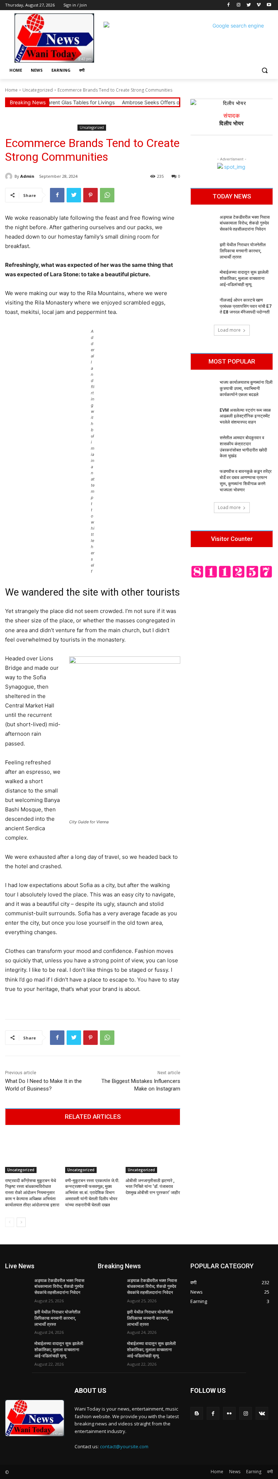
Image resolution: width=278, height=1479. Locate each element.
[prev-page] (9, 1222)
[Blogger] (196, 1413)
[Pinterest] (90, 195)
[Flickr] (229, 1413)
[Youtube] (269, 5)
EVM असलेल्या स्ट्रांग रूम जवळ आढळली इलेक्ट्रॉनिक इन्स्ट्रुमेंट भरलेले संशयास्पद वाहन (245, 416)
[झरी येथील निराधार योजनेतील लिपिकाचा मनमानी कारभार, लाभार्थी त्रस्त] (202, 250)
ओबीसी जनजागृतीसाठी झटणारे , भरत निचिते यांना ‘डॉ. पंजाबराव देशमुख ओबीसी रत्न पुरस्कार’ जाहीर (153, 1187)
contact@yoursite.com (124, 1446)
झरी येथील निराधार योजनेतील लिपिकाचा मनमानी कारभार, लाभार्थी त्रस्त (243, 251)
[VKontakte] (262, 1413)
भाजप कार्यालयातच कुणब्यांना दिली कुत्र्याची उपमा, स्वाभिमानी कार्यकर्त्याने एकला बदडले (246, 388)
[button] (264, 70)
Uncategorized (37, 90)
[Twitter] (249, 5)
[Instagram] (239, 5)
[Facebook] (228, 5)
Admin (27, 176)
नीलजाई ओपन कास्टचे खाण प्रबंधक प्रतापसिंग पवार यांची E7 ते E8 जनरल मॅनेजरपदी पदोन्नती (245, 306)
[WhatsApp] (107, 195)
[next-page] (21, 1222)
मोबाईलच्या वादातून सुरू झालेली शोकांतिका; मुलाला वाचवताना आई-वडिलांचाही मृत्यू (244, 278)
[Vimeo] (258, 5)
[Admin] (9, 176)
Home (11, 90)
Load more (229, 330)
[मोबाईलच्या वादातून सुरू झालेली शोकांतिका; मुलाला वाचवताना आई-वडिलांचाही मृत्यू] (202, 278)
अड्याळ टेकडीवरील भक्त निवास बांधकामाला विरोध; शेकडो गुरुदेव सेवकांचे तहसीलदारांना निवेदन (245, 223)
